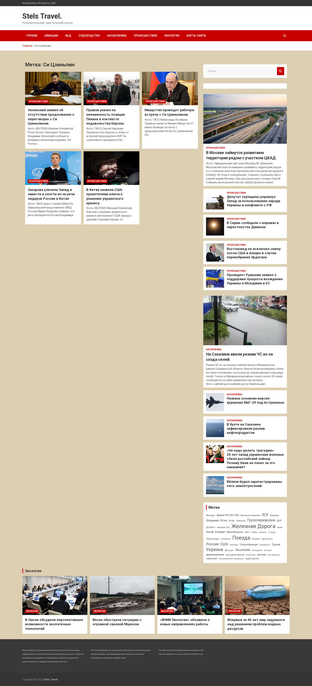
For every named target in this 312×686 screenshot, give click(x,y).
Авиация (51, 35)
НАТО (247, 532)
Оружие (262, 532)
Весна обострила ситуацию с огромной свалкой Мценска (117, 622)
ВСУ (265, 515)
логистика (250, 555)
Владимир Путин (216, 520)
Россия (212, 544)
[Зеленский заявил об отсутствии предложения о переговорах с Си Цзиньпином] (53, 88)
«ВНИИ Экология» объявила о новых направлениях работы (185, 622)
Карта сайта (196, 35)
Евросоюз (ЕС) (223, 527)
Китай (209, 532)
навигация (211, 558)
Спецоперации (249, 544)
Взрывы (274, 515)
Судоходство (89, 35)
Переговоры (212, 539)
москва (261, 554)
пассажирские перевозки (231, 558)
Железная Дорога (253, 526)
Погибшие (226, 539)
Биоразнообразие (250, 515)
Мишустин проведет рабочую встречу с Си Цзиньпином (169, 112)
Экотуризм (257, 550)
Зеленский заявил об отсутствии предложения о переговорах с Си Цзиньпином (51, 116)
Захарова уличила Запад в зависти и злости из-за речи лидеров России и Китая (51, 194)
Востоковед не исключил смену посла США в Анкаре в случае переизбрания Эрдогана (254, 253)
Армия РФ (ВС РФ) (228, 515)
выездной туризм (235, 554)
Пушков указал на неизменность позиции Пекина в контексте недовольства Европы (105, 116)
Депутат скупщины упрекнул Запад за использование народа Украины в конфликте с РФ (253, 201)
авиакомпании (215, 554)
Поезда (241, 538)
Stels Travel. (42, 16)
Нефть (254, 532)
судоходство (252, 558)
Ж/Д (68, 35)
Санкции (234, 545)
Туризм (31, 35)
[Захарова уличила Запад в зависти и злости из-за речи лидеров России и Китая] (53, 168)
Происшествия (145, 35)
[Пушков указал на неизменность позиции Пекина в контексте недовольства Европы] (111, 88)
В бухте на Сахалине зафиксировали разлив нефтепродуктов (246, 428)
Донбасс (210, 527)
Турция (276, 544)
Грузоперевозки (261, 520)
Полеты (256, 539)
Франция (229, 550)
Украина (214, 549)
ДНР (279, 520)
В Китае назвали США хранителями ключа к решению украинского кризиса (104, 196)
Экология (171, 35)
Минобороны (235, 532)
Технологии (264, 545)
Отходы (272, 532)
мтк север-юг (274, 555)
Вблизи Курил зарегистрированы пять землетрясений (254, 484)
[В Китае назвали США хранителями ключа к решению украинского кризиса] (111, 168)
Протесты (267, 538)
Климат (220, 532)
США (224, 544)
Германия (241, 520)
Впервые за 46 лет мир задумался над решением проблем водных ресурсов (256, 624)
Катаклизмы (117, 35)
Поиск (280, 71)
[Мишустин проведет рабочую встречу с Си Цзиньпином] (170, 88)
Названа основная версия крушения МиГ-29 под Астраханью (255, 400)
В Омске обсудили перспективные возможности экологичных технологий (54, 624)
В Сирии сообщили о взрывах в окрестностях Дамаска (253, 225)
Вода (231, 520)
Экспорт (268, 550)
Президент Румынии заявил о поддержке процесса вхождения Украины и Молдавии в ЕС (255, 279)
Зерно (280, 527)
